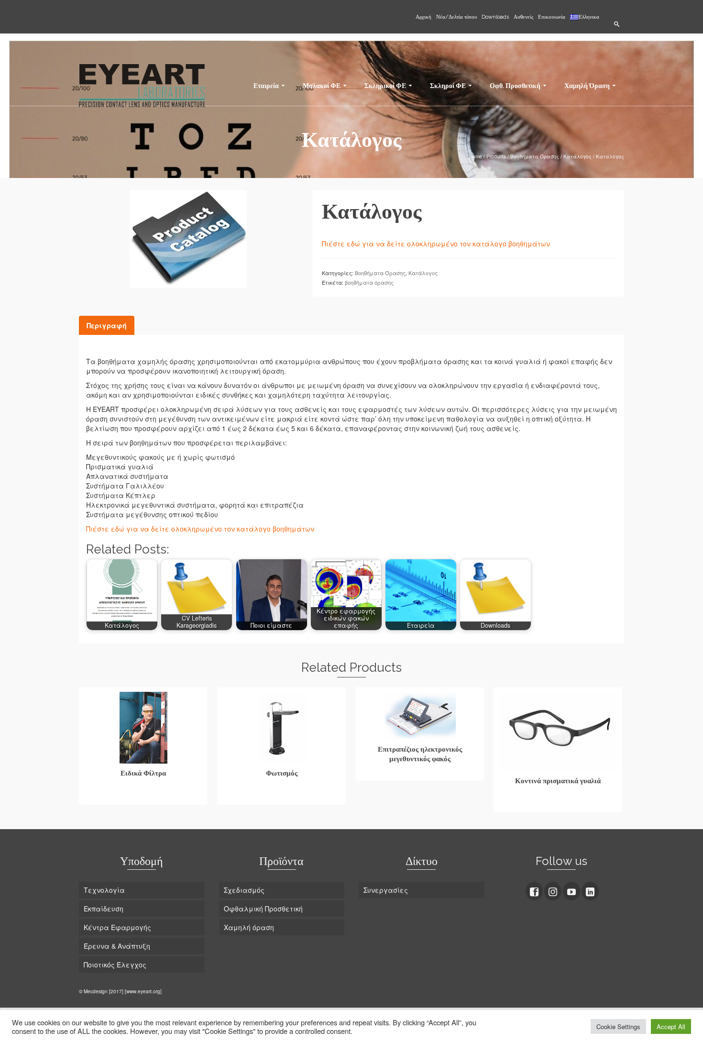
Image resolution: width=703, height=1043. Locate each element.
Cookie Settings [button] (618, 1026)
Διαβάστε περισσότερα (143, 796)
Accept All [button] (671, 1026)
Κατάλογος (423, 273)
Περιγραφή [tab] (107, 325)
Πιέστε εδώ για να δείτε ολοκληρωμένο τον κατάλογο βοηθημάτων (437, 243)
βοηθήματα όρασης (369, 282)
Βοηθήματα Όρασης (380, 273)
